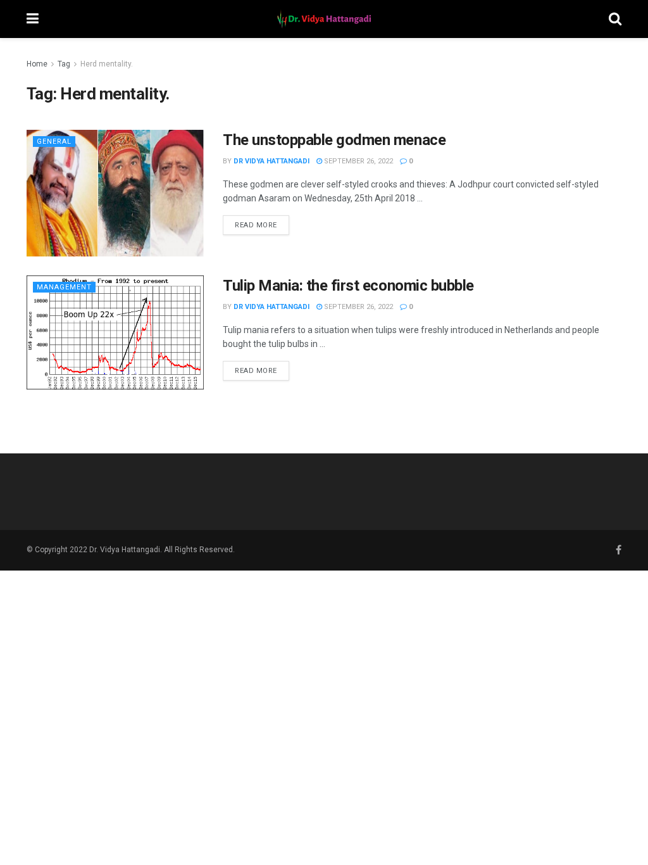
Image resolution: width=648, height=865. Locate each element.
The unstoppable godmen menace (334, 140)
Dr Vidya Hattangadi (271, 161)
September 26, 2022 (357, 161)
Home (37, 64)
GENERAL (54, 141)
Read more (256, 225)
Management (64, 287)
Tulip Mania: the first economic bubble (348, 285)
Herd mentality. (106, 64)
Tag (64, 64)
